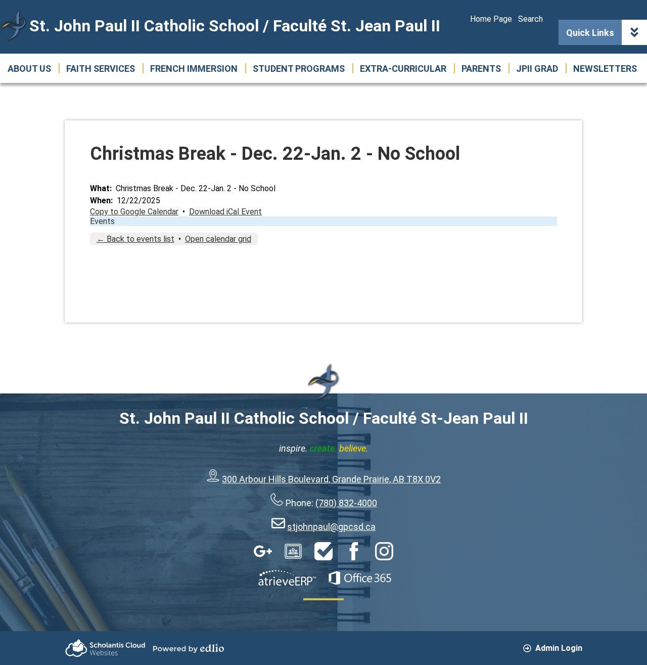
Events (102, 221)
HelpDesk (323, 551)
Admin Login (558, 648)
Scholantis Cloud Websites (105, 648)
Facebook (354, 551)
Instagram (384, 551)
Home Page (491, 19)
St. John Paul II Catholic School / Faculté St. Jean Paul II (234, 25)
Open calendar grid (218, 239)
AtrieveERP (287, 578)
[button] (29, 68)
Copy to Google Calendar (134, 211)
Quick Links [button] (590, 32)
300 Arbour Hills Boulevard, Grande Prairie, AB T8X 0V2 (331, 479)
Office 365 (360, 578)
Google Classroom (293, 551)
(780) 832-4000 (346, 503)
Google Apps (263, 551)
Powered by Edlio (188, 648)
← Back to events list (135, 239)
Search (530, 19)
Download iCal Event (225, 211)
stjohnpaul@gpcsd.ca (331, 526)
